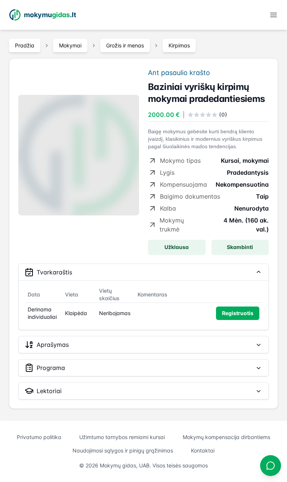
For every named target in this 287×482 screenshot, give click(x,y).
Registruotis (237, 313)
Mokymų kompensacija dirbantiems (226, 437)
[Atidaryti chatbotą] (270, 465)
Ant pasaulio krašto (179, 73)
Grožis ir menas (125, 45)
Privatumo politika (39, 437)
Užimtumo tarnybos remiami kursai (122, 437)
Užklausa (176, 247)
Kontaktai (203, 450)
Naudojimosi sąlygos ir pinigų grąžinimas (122, 450)
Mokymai (70, 45)
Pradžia (24, 45)
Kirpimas (179, 45)
